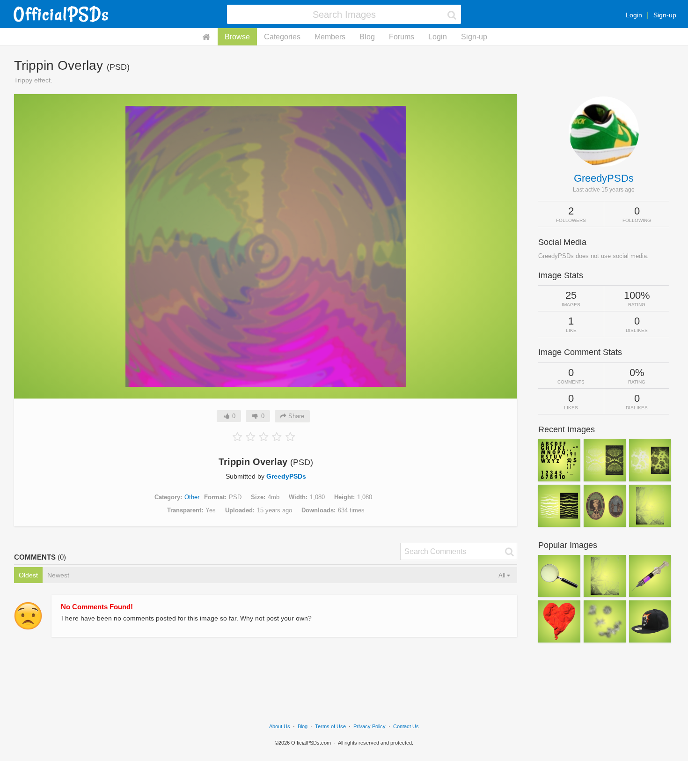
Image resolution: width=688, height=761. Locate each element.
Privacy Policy (369, 726)
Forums (401, 37)
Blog (367, 37)
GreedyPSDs (286, 476)
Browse (237, 37)
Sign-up (664, 15)
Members (330, 37)
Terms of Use (330, 726)
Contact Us (406, 726)
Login (634, 15)
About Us (279, 726)
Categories (282, 37)
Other (191, 497)
